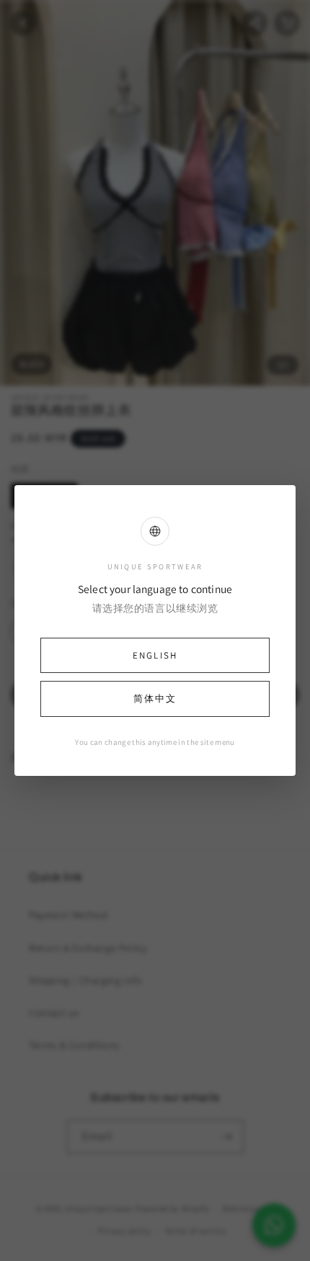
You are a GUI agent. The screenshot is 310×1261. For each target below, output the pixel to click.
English (155, 655)
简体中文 (155, 698)
